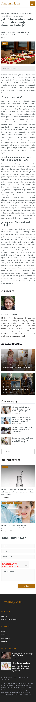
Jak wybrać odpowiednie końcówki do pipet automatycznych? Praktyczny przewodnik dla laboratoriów (17, 492)
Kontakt (4, 616)
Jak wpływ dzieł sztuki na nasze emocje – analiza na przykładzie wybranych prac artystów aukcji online (18, 389)
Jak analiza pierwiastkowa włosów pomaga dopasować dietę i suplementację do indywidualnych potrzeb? (21, 665)
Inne (5, 43)
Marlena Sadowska (8, 32)
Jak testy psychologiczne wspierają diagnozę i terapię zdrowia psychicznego (21, 409)
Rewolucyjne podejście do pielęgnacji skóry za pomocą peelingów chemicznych (21, 419)
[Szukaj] (3, 451)
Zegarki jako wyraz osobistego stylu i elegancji (22, 654)
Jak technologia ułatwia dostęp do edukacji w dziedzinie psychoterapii (22, 429)
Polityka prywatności (9, 619)
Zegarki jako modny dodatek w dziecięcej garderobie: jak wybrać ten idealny (22, 439)
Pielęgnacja (5, 638)
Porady (4, 642)
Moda (3, 631)
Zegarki (4, 635)
